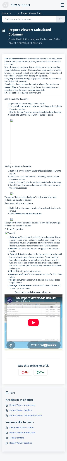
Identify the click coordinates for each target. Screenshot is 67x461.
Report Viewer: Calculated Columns (26, 415)
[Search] (60, 19)
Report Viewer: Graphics (21, 410)
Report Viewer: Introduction (30, 87)
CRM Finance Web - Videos (22, 427)
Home (5, 13)
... (14, 13)
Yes (42, 372)
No (27, 372)
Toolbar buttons (17, 437)
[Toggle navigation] (62, 5)
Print (12, 392)
